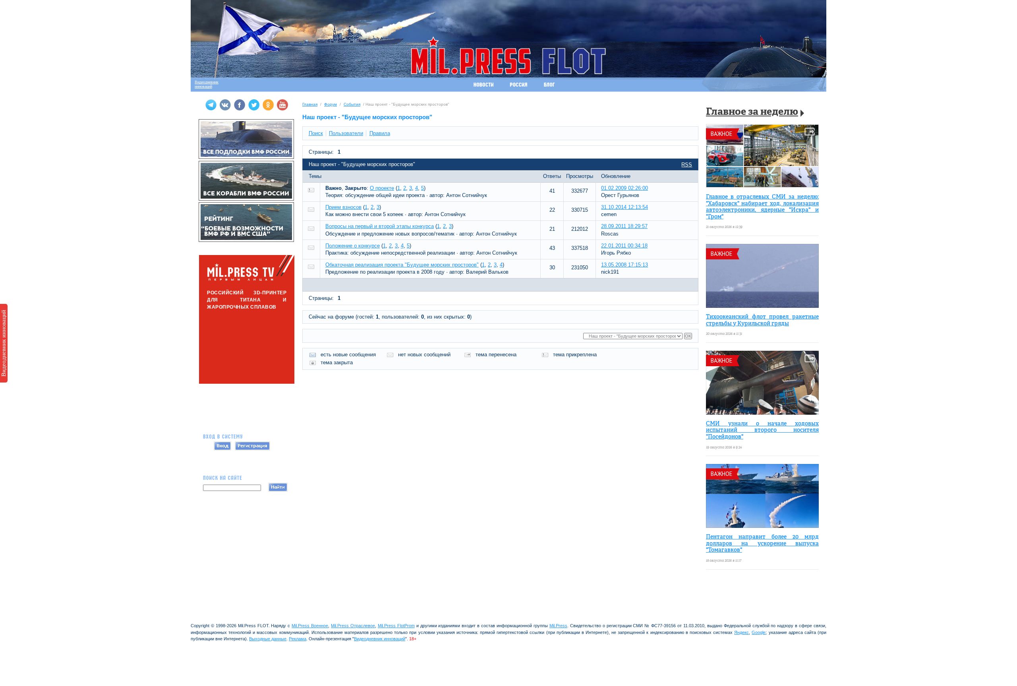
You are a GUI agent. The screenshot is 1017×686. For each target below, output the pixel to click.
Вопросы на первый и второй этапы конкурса (379, 226)
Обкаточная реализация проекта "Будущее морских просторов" (402, 265)
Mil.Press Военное (310, 625)
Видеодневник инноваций (3, 343)
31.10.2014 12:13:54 (624, 207)
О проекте (382, 188)
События (352, 104)
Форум (330, 104)
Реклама (297, 638)
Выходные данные (267, 638)
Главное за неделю (752, 112)
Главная (309, 104)
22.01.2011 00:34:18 (624, 246)
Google (759, 632)
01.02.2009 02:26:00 (624, 188)
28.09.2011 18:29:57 (624, 226)
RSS (686, 165)
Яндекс (741, 632)
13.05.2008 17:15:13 (624, 265)
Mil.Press (558, 625)
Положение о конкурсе (352, 246)
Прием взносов (343, 207)
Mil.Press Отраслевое (353, 625)
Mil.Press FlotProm (396, 625)
